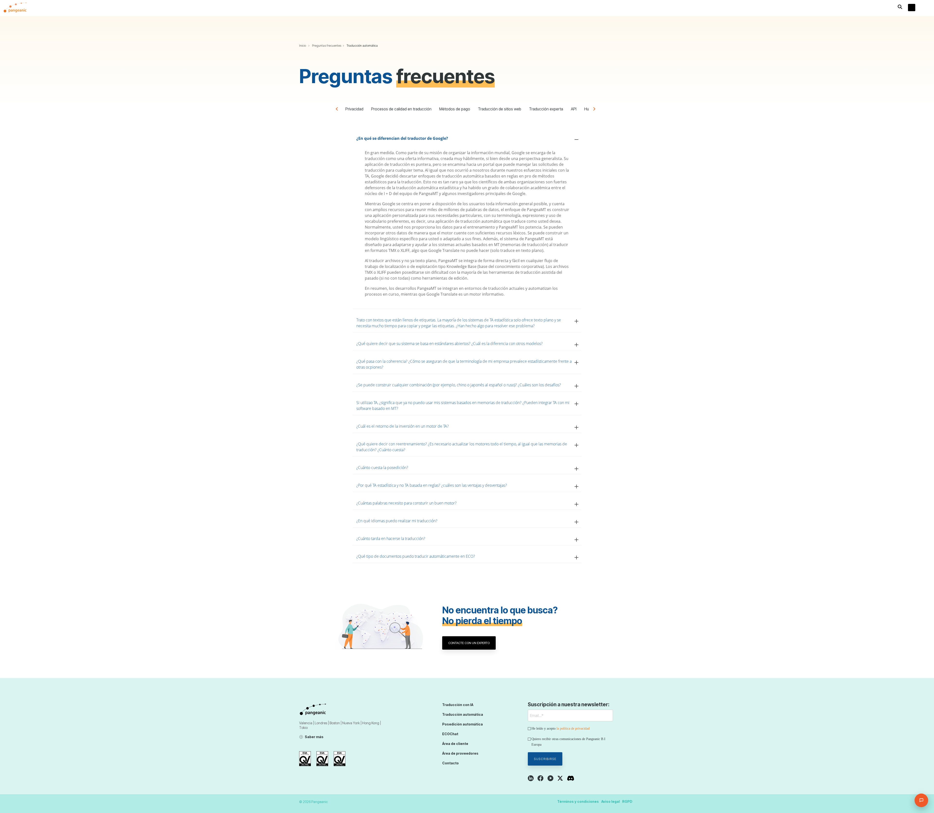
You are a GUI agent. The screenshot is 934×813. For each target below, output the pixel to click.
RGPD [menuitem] (627, 801)
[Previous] (338, 110)
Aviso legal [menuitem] (610, 801)
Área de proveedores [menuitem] (460, 753)
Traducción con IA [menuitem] (457, 705)
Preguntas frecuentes (326, 45)
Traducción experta (546, 108)
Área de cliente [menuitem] (455, 744)
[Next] (595, 110)
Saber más (314, 737)
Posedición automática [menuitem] (462, 724)
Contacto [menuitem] (450, 763)
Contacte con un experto (469, 643)
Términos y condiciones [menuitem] (578, 801)
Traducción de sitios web (499, 108)
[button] (926, 8)
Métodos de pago (454, 108)
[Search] (900, 7)
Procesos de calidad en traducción (401, 108)
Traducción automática (362, 45)
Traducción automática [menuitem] (462, 714)
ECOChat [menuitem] (450, 734)
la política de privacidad (573, 728)
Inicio (302, 45)
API (573, 108)
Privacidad (354, 108)
